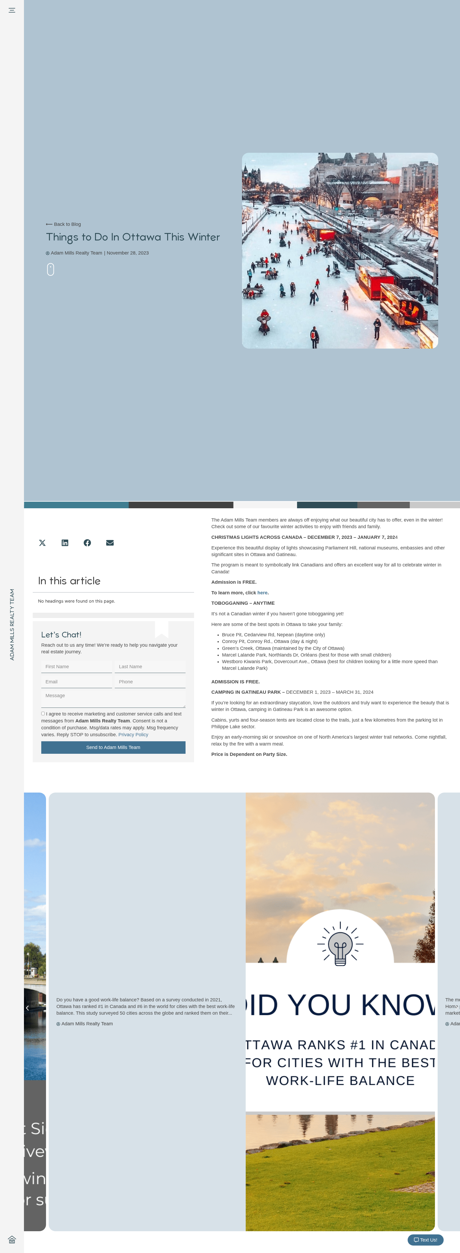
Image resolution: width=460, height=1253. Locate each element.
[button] (43, 543)
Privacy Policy (133, 734)
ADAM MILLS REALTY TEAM (12, 625)
